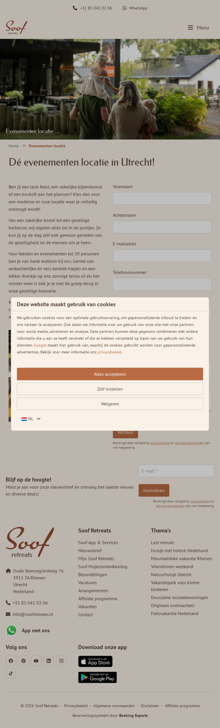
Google (40, 345)
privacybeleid (109, 352)
